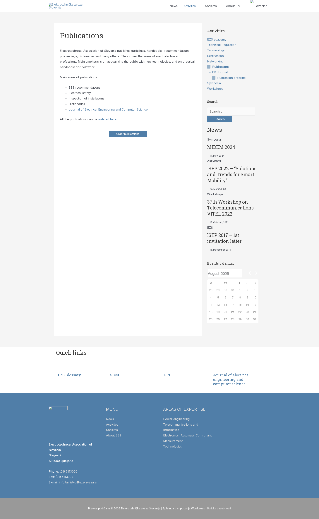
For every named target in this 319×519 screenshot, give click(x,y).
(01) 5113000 (68, 471)
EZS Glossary (69, 375)
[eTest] (114, 366)
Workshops (215, 88)
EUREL (167, 375)
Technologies (172, 446)
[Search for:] (231, 111)
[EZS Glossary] (62, 366)
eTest (114, 375)
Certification (215, 56)
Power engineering (176, 419)
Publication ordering (231, 78)
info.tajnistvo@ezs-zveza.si (78, 482)
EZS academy (216, 39)
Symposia (214, 83)
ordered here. (107, 119)
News (174, 6)
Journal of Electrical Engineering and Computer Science (108, 109)
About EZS (233, 6)
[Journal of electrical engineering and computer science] (217, 366)
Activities (189, 6)
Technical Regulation (221, 45)
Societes (211, 6)
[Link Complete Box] (232, 147)
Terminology (216, 50)
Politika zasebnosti (219, 508)
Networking (215, 61)
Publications (220, 67)
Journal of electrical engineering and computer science (231, 379)
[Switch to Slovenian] (259, 6)
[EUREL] (166, 366)
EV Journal (220, 72)
